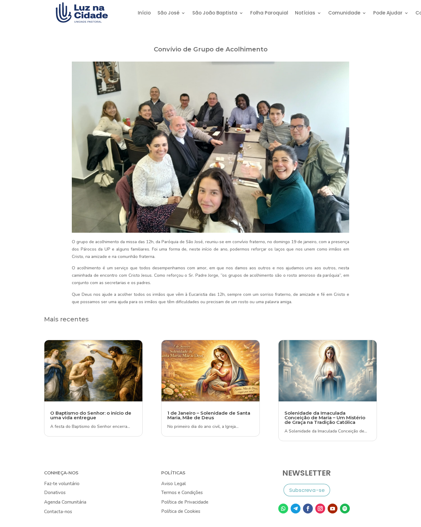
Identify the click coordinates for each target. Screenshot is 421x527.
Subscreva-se (307, 489)
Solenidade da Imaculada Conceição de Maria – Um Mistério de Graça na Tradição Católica (324, 417)
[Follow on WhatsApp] (283, 508)
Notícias (305, 13)
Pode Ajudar (388, 13)
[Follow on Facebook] (308, 508)
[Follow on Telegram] (295, 508)
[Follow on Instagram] (320, 508)
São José (168, 13)
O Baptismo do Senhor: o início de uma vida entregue (90, 415)
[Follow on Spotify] (345, 508)
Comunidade (344, 13)
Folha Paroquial (269, 13)
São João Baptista (214, 13)
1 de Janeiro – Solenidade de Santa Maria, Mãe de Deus (208, 415)
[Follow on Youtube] (332, 508)
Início (144, 13)
